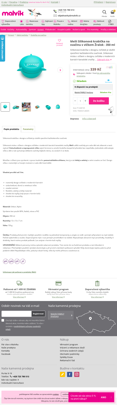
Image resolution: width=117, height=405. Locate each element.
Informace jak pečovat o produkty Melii (19, 272)
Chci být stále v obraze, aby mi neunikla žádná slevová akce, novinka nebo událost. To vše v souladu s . (25, 325)
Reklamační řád (67, 360)
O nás (4, 2)
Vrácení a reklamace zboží (72, 347)
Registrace (111, 2)
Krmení (11, 35)
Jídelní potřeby (22, 35)
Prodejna (24, 2)
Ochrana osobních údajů (72, 350)
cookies (56, 394)
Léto (22, 24)
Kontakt (54, 2)
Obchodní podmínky (69, 354)
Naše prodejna (8, 347)
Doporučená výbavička (8, 22)
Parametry (28, 129)
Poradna (13, 2)
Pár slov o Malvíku (10, 344)
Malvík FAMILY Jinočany (84, 92)
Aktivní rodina (72, 22)
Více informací (18, 297)
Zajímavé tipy (47, 22)
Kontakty (5, 350)
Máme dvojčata (84, 22)
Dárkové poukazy (98, 22)
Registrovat (38, 313)
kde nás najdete (9, 379)
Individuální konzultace (12, 5)
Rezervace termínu (32, 22)
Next (60, 70)
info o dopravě (89, 118)
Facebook (5, 354)
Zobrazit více (103, 59)
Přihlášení (98, 2)
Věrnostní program (69, 344)
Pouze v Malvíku (59, 22)
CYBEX (111, 24)
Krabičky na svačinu (38, 35)
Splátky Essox (66, 357)
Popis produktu (11, 129)
